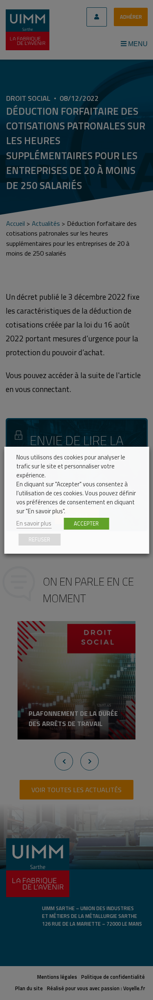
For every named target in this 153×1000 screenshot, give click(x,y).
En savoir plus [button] (33, 523)
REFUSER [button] (39, 539)
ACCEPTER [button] (86, 523)
